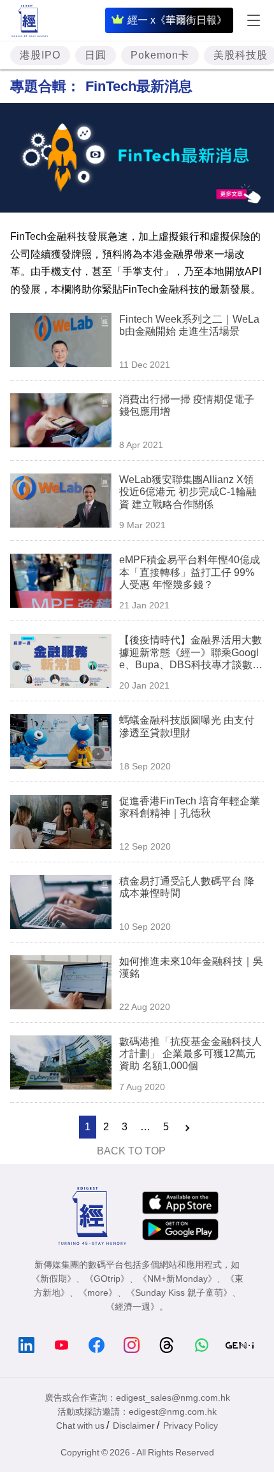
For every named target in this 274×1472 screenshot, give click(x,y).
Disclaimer (134, 1425)
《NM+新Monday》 (177, 1278)
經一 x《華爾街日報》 (177, 20)
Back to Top (131, 1151)
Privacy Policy (190, 1425)
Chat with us (80, 1425)
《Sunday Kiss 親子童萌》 (179, 1292)
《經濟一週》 (132, 1306)
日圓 (95, 55)
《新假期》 (53, 1278)
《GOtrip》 (107, 1278)
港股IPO (40, 55)
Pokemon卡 (160, 55)
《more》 (97, 1292)
